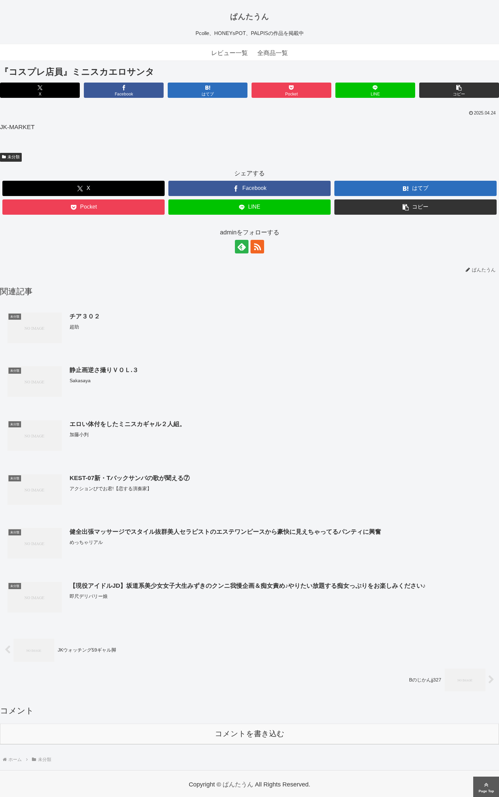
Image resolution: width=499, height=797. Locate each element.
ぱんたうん (249, 16)
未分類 (13, 157)
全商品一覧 (272, 53)
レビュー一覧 (229, 53)
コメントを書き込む (249, 733)
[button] (459, 90)
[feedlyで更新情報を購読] (241, 246)
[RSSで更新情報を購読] (257, 246)
